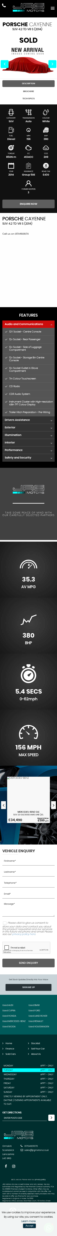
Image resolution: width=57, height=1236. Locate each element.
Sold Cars (11, 1054)
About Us (36, 1054)
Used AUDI (7, 1005)
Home (9, 1043)
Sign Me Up (28, 987)
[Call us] (4, 6)
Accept (29, 1225)
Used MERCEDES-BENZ (14, 1021)
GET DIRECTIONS (12, 1112)
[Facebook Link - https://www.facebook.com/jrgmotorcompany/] (6, 1166)
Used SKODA (9, 1027)
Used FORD (34, 1011)
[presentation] (3, 805)
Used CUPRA (8, 1011)
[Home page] (28, 7)
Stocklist (35, 1043)
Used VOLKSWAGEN (38, 1027)
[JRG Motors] (18, 1139)
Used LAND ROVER (37, 1016)
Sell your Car (38, 1049)
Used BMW (34, 1005)
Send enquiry (28, 963)
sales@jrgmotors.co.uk (36, 1150)
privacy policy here (23, 934)
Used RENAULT (35, 1021)
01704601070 (31, 1146)
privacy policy (40, 1179)
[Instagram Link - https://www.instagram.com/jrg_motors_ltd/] (13, 1166)
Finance (10, 1049)
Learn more (28, 1221)
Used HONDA (9, 1016)
